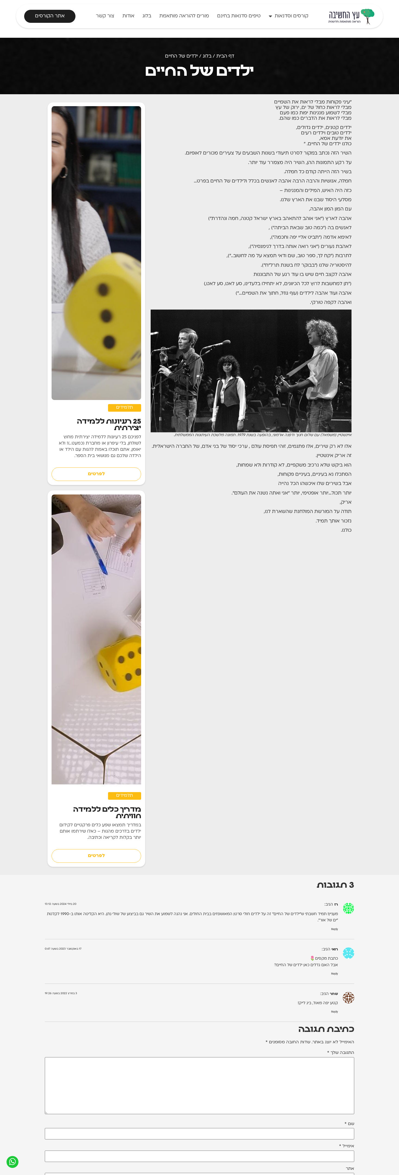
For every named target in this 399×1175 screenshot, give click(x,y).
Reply (334, 929)
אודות (128, 16)
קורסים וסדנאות (291, 16)
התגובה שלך (340, 1053)
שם (349, 1124)
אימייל (346, 1146)
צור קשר (105, 16)
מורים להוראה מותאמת (184, 16)
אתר (350, 1169)
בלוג (146, 16)
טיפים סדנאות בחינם (239, 16)
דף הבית (225, 56)
